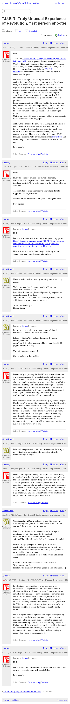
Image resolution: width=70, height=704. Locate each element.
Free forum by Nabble (11, 700)
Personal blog (34, 154)
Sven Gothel (8, 269)
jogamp (5, 3)
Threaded (33, 31)
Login (57, 3)
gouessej (6, 43)
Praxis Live (57, 137)
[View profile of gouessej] (6, 56)
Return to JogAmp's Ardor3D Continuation (22, 691)
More (62, 43)
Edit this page (62, 700)
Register (64, 3)
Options (61, 35)
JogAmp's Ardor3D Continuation (24, 3)
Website (44, 154)
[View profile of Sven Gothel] (6, 282)
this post (25, 229)
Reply (46, 43)
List (20, 31)
